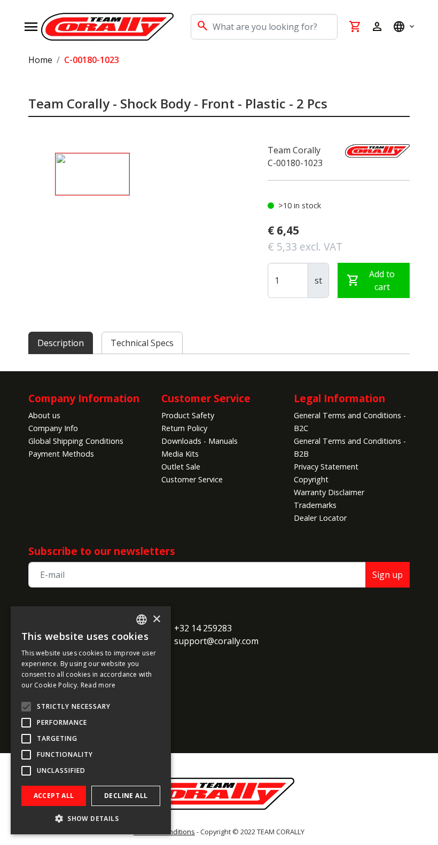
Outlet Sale (180, 466)
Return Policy (184, 428)
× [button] (156, 619)
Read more (98, 685)
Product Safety (187, 415)
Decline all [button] (125, 795)
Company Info (53, 428)
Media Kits (180, 454)
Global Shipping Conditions (75, 441)
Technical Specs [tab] (142, 343)
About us (44, 415)
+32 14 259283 (203, 628)
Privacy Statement (326, 466)
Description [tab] (60, 343)
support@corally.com (216, 641)
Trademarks (315, 505)
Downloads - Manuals (199, 441)
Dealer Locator (320, 518)
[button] (90, 818)
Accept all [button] (54, 795)
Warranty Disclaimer (329, 492)
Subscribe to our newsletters (101, 551)
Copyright (311, 479)
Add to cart (371, 280)
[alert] (91, 720)
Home (40, 60)
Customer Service (192, 479)
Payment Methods (61, 454)
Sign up (387, 575)
